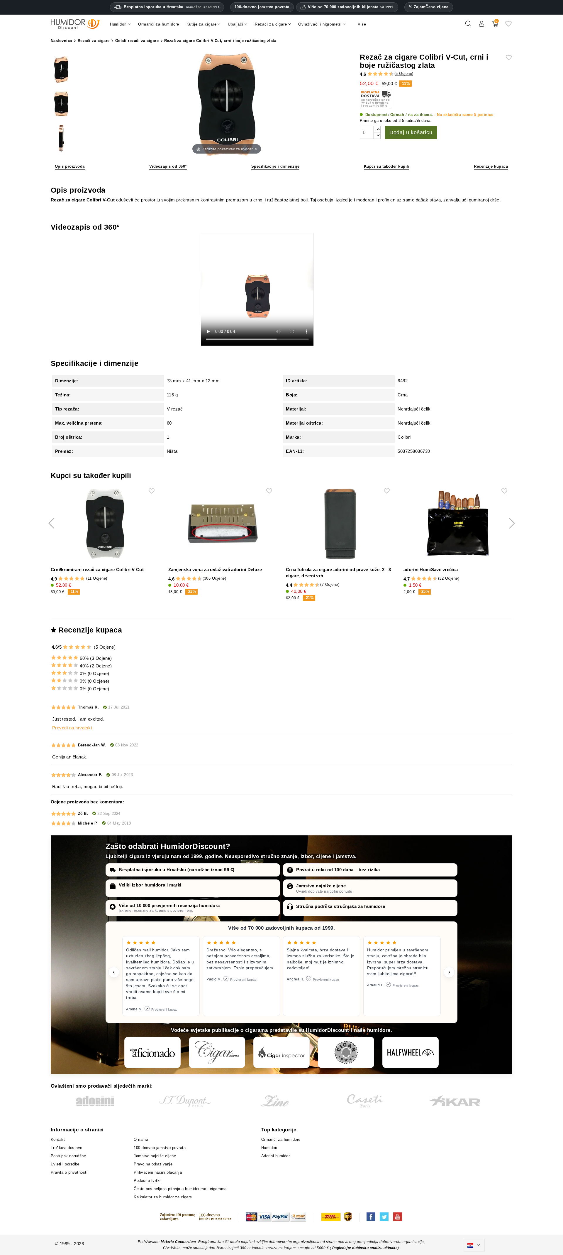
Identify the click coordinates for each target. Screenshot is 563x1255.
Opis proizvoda (70, 166)
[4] (375, 74)
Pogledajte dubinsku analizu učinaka (365, 1248)
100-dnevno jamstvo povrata (262, 7)
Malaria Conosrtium (178, 1242)
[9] (388, 74)
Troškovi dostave (66, 1147)
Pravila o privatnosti (69, 1172)
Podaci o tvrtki (147, 1180)
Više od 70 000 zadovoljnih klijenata (351, 7)
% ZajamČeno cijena (429, 7)
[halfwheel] (410, 1052)
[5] (377, 74)
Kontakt (58, 1139)
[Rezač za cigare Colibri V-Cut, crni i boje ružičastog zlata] (61, 70)
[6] (380, 74)
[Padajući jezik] (473, 1245)
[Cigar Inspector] (281, 1052)
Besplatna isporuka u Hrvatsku (172, 7)
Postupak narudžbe (68, 1156)
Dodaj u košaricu (411, 132)
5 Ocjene (404, 73)
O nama (141, 1139)
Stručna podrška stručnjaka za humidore (340, 906)
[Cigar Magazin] (346, 1052)
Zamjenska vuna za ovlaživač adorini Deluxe (215, 569)
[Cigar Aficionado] (152, 1052)
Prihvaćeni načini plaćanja (158, 1172)
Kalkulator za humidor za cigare (163, 1197)
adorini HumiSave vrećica (430, 569)
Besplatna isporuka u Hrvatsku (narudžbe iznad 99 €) (177, 869)
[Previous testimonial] (113, 972)
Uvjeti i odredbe (65, 1164)
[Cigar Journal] (217, 1052)
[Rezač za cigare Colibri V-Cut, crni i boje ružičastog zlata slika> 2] (61, 105)
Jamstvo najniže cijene (321, 885)
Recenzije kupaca (491, 166)
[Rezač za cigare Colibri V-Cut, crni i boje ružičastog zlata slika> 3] (61, 139)
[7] (383, 74)
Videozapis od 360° (168, 166)
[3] (372, 74)
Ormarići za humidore (281, 1139)
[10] (89, 647)
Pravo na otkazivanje (153, 1164)
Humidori (269, 1147)
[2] (370, 74)
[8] (386, 74)
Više (362, 24)
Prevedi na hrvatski (72, 727)
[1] (60, 579)
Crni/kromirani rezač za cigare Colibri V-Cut (97, 569)
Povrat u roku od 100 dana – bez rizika (338, 869)
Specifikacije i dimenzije (275, 166)
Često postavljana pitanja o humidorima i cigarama (180, 1189)
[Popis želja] (508, 25)
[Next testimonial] (449, 972)
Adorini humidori (276, 1156)
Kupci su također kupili (387, 166)
